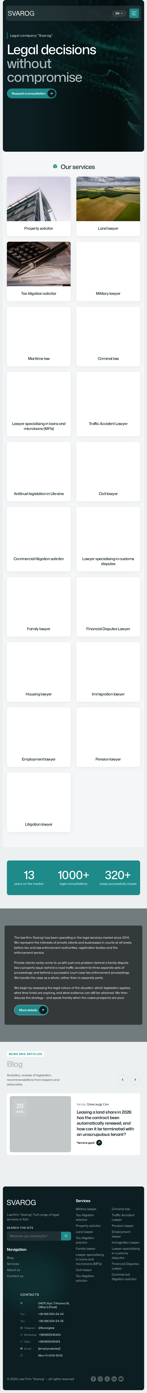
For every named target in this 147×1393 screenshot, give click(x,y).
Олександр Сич (98, 1104)
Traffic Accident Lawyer (123, 1217)
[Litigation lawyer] (39, 802)
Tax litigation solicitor (85, 1217)
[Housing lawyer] (39, 672)
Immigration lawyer (125, 1242)
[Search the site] (66, 1236)
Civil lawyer (84, 1270)
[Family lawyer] (39, 606)
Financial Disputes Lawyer (125, 1266)
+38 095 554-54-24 (51, 1314)
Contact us (15, 1276)
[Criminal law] (108, 336)
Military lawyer (86, 1209)
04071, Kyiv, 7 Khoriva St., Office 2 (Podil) (54, 1305)
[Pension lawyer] (108, 737)
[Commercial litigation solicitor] (39, 539)
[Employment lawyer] (39, 737)
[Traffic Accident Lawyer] (108, 404)
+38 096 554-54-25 (51, 1321)
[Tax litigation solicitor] (39, 271)
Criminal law (121, 1209)
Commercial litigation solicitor (124, 1276)
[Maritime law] (39, 336)
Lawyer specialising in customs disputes (126, 1253)
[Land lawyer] (108, 206)
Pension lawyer (123, 1226)
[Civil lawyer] (108, 471)
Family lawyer (86, 1248)
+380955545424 (50, 1335)
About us (13, 1270)
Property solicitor (88, 1226)
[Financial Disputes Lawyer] (108, 606)
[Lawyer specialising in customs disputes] (108, 539)
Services (13, 1264)
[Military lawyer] (108, 271)
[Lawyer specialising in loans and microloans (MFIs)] (39, 404)
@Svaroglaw (46, 1328)
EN (117, 13)
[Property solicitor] (39, 206)
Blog (10, 1258)
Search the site (20, 1228)
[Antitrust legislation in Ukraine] (39, 471)
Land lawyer (84, 1232)
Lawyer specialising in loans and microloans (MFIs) (90, 1259)
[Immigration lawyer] (108, 672)
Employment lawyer (121, 1234)
